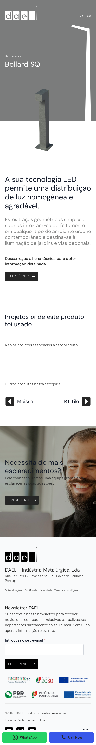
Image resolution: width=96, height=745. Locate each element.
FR (89, 16)
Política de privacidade (38, 590)
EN (82, 16)
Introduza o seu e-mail (25, 640)
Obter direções (14, 590)
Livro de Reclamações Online (25, 720)
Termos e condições (66, 590)
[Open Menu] (70, 16)
